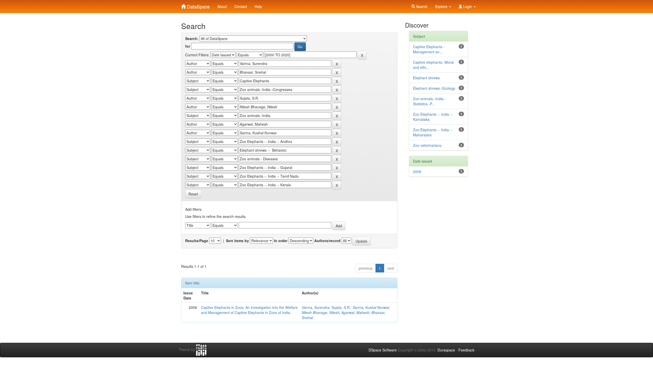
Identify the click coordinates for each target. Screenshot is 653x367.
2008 (417, 171)
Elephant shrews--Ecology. (434, 88)
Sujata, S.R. (340, 307)
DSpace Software (383, 349)
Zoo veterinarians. (427, 145)
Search (421, 6)
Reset (193, 193)
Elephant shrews (426, 77)
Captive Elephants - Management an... (429, 49)
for (187, 46)
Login (467, 6)
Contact (240, 6)
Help (258, 6)
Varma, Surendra (315, 307)
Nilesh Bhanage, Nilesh (320, 312)
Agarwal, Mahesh (355, 312)
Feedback (466, 349)
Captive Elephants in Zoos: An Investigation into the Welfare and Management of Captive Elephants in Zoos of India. (249, 310)
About (222, 6)
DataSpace (198, 5)
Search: (191, 38)
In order (280, 240)
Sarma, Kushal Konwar (371, 307)
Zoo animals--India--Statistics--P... (429, 101)
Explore (441, 6)
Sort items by (237, 240)
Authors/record (327, 240)
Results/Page (196, 240)
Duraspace (446, 349)
